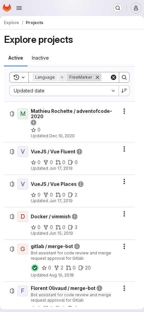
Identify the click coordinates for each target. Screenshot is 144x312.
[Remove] (97, 77)
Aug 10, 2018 (61, 275)
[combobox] (64, 90)
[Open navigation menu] (19, 8)
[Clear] (114, 77)
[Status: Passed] (35, 268)
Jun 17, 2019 (61, 168)
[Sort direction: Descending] (124, 90)
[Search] (124, 77)
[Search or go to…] (118, 8)
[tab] (15, 58)
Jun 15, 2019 (61, 233)
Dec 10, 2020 (62, 135)
